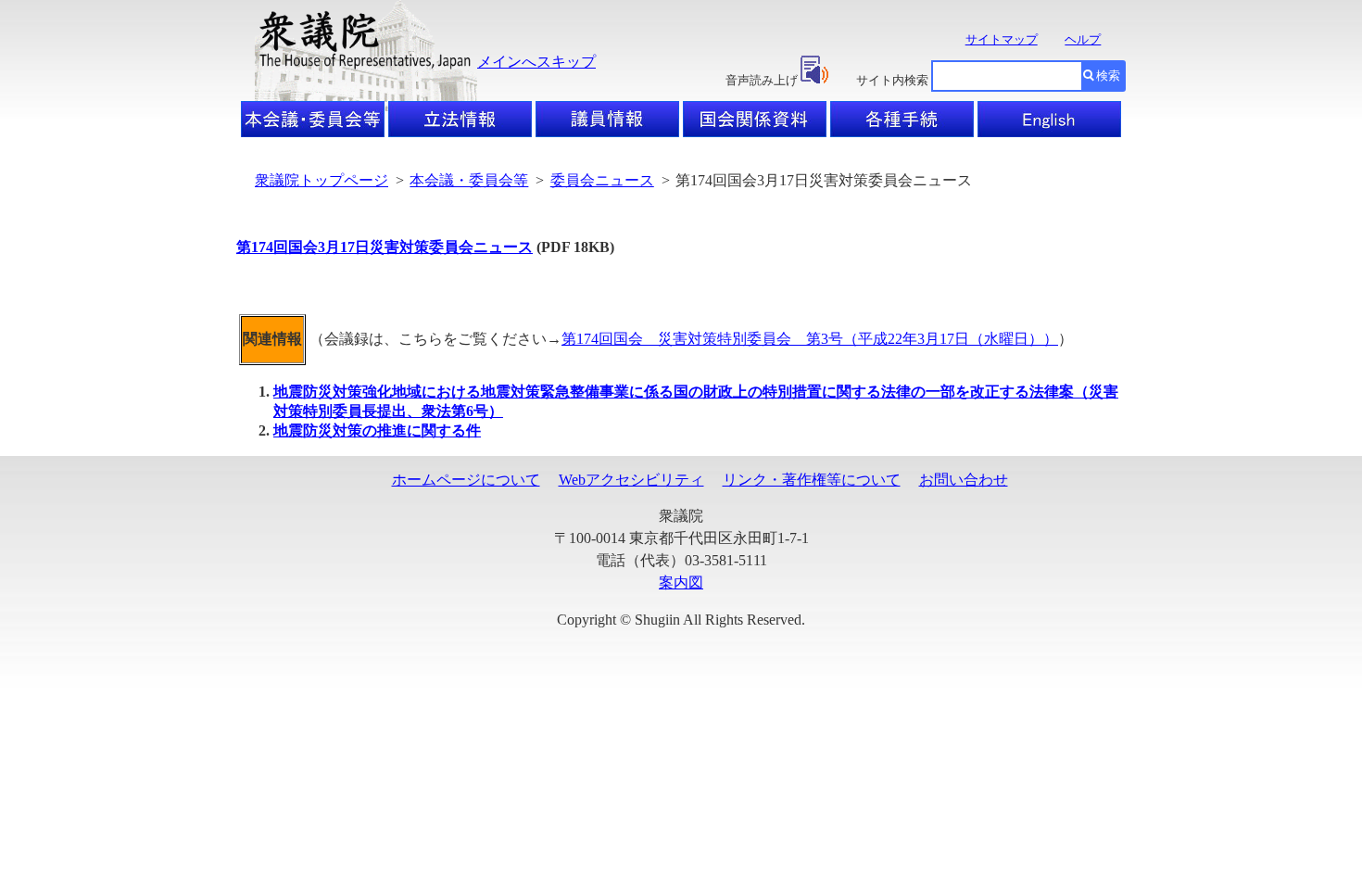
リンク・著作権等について (812, 479)
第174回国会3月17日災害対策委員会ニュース (384, 247)
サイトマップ (1001, 39)
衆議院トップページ (321, 180)
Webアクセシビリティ (631, 479)
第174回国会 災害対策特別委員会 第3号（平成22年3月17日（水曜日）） (809, 339)
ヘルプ (1083, 39)
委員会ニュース (602, 180)
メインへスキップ (536, 62)
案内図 (681, 582)
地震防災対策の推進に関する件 (377, 430)
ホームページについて (466, 479)
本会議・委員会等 (469, 180)
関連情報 (272, 339)
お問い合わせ (963, 479)
